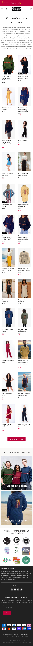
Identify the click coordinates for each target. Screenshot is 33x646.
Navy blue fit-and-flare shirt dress (23, 77)
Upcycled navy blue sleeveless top (24, 394)
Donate (17, 638)
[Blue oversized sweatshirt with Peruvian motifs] (24, 96)
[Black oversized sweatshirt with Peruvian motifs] (24, 224)
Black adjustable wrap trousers (23, 174)
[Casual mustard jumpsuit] (8, 96)
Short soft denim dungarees (7, 174)
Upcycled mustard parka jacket (23, 205)
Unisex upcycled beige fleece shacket (24, 269)
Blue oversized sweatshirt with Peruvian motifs (23, 109)
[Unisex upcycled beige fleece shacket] (24, 257)
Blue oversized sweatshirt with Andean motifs (7, 237)
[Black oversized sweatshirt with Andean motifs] (8, 129)
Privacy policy (6, 636)
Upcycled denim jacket (7, 205)
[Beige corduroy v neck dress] (24, 288)
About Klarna (11, 638)
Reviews (5, 634)
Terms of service (15, 636)
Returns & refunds (24, 634)
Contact (23, 638)
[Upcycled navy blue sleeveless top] (24, 381)
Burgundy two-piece (8, 361)
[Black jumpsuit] (24, 129)
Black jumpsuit (22, 141)
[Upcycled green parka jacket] (24, 317)
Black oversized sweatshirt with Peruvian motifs (23, 237)
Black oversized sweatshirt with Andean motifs (7, 142)
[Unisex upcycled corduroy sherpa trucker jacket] (24, 349)
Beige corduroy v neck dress (23, 301)
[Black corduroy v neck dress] (8, 288)
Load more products (17, 439)
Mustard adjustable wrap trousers (8, 269)
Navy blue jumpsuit (24, 425)
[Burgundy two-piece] (8, 349)
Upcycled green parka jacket (23, 330)
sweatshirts (5, 49)
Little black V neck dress (7, 394)
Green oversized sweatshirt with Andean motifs (7, 78)
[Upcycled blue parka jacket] (8, 317)
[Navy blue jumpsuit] (24, 413)
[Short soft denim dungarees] (8, 161)
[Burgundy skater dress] (8, 413)
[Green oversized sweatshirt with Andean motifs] (8, 64)
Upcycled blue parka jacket (8, 330)
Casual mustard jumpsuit (7, 108)
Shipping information (13, 634)
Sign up (7, 613)
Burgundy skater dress (7, 425)
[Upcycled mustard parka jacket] (24, 193)
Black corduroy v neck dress (7, 301)
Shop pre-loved (24, 636)
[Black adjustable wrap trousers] (24, 161)
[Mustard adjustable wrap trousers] (8, 257)
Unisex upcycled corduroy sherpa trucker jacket (23, 362)
